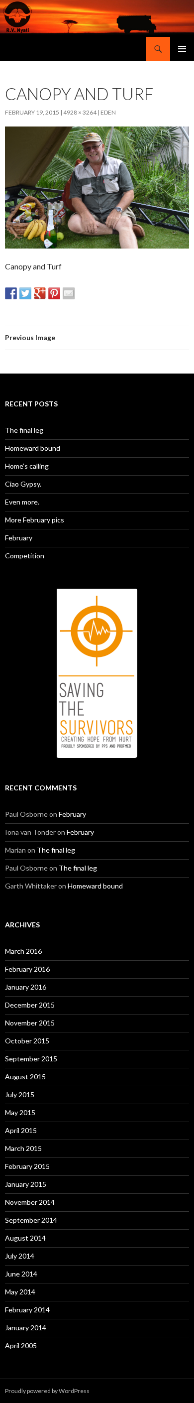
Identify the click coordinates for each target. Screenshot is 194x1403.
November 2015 (30, 1023)
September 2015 (31, 1058)
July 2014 (19, 1256)
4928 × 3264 (80, 112)
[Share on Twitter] (25, 293)
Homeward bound (32, 448)
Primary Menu (182, 49)
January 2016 (25, 987)
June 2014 (21, 1274)
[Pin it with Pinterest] (54, 293)
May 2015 (20, 1112)
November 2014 (30, 1202)
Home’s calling (27, 466)
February (18, 537)
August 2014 (25, 1238)
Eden (108, 112)
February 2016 (27, 969)
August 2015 (25, 1076)
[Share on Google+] (40, 293)
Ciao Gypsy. (23, 484)
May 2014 (20, 1291)
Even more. (22, 502)
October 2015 (27, 1040)
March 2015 (23, 1148)
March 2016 (23, 951)
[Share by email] (69, 293)
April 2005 (21, 1345)
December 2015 (30, 1005)
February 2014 (27, 1309)
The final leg (24, 430)
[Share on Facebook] (11, 293)
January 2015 (25, 1184)
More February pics (34, 519)
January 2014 (25, 1327)
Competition (24, 555)
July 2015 (19, 1094)
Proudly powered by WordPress (47, 1391)
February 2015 (27, 1166)
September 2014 (31, 1220)
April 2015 (21, 1130)
